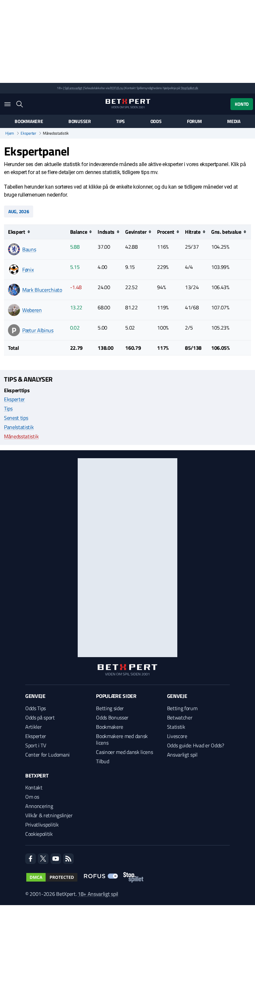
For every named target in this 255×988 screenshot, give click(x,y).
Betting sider (110, 708)
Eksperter (28, 133)
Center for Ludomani (47, 755)
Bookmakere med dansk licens (122, 739)
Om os (32, 797)
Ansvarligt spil (182, 755)
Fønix (28, 269)
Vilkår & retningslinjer (49, 815)
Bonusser (79, 121)
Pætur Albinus (37, 330)
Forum (194, 121)
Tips (120, 121)
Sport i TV (35, 745)
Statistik (176, 727)
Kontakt (33, 787)
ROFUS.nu (116, 88)
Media (233, 121)
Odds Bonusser (112, 717)
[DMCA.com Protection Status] (51, 877)
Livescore (177, 736)
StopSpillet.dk (189, 88)
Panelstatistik (19, 427)
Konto (242, 103)
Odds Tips (35, 708)
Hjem (9, 133)
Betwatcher (180, 717)
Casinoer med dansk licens (124, 752)
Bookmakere (29, 121)
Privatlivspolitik (42, 825)
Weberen (32, 310)
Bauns (29, 249)
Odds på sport (40, 717)
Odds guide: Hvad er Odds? (195, 745)
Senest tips (16, 418)
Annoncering (39, 806)
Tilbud (102, 761)
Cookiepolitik (39, 834)
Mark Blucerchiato (42, 289)
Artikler (33, 727)
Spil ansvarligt (73, 88)
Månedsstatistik (21, 436)
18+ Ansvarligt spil (98, 894)
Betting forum (182, 708)
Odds (156, 121)
